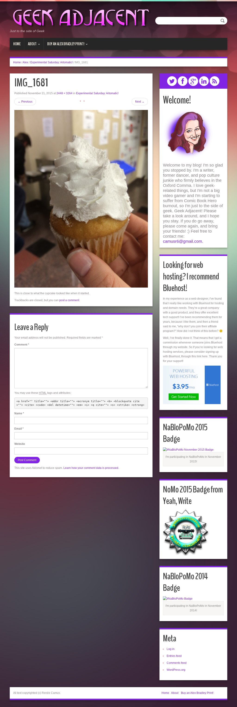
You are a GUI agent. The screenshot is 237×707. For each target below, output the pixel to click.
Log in (171, 649)
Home (17, 44)
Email (19, 428)
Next (139, 101)
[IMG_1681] (81, 198)
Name (19, 413)
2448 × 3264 (64, 93)
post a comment (69, 300)
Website (19, 444)
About (30, 45)
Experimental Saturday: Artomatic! (51, 62)
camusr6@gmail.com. (183, 241)
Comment (21, 344)
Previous (25, 101)
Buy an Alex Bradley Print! (64, 45)
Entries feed (174, 656)
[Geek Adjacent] (80, 17)
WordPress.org (176, 669)
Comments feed (177, 663)
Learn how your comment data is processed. (91, 468)
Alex (25, 62)
